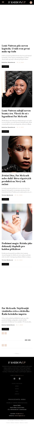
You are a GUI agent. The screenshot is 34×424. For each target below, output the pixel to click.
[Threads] (19, 379)
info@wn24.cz (19, 413)
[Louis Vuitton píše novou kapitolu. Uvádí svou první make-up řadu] (17, 24)
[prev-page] (3, 333)
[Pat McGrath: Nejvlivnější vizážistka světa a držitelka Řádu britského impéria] (17, 287)
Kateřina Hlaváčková (8, 62)
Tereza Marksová (7, 195)
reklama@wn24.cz (20, 415)
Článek (5, 66)
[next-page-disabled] (6, 333)
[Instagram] (14, 379)
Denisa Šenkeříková (8, 325)
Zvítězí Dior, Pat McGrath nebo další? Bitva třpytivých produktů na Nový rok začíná (16, 180)
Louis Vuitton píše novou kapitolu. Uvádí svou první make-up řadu (16, 48)
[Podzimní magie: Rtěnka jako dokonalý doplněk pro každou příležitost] (17, 222)
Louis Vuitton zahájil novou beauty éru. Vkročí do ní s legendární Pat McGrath (16, 113)
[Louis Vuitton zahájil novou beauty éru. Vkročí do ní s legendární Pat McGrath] (17, 89)
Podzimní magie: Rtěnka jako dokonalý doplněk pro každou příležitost (17, 246)
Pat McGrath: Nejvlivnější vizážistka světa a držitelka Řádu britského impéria (15, 311)
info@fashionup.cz (19, 375)
